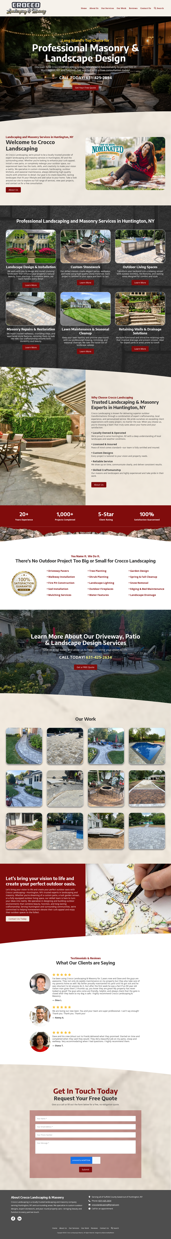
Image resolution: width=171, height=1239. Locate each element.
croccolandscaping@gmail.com (105, 1205)
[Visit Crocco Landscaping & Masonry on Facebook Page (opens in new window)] (13, 1219)
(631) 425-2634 (104, 1201)
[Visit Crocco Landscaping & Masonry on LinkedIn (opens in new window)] (19, 1219)
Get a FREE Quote (85, 667)
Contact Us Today (18, 918)
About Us (13, 189)
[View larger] (24, 746)
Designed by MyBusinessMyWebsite (104, 1233)
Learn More (31, 285)
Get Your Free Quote (85, 87)
